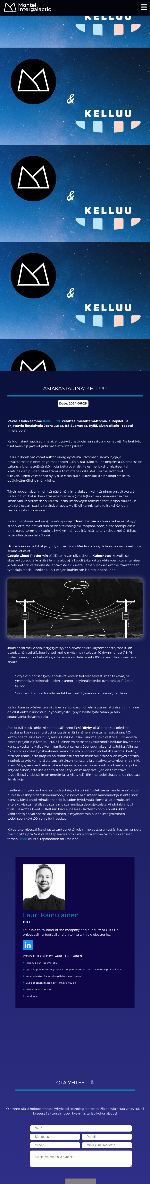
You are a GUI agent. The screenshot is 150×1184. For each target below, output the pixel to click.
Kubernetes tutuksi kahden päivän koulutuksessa (53, 976)
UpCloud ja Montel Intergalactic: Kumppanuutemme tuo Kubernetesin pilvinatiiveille (73, 969)
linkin (23, 839)
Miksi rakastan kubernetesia (41, 962)
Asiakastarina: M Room (38, 989)
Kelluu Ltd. (52, 421)
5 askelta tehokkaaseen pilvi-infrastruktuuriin (51, 982)
